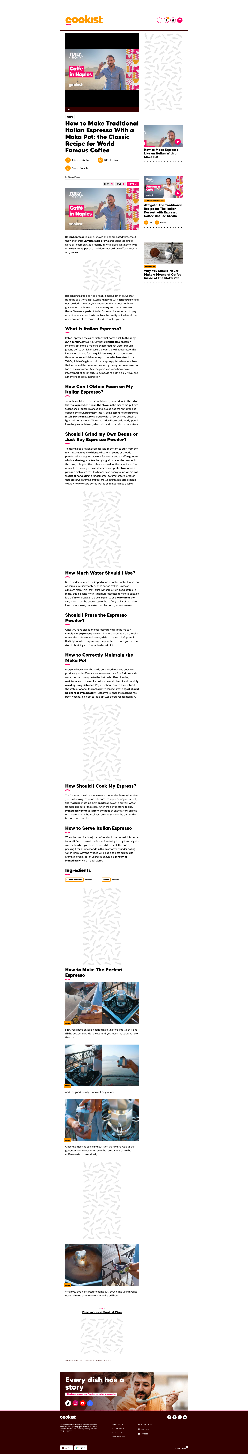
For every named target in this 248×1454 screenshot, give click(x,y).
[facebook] (90, 1403)
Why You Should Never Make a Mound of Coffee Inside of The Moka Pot (162, 274)
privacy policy (118, 1425)
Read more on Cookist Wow (102, 1312)
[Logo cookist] (84, 20)
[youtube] (83, 1403)
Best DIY (89, 1360)
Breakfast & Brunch (103, 1360)
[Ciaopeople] (182, 1447)
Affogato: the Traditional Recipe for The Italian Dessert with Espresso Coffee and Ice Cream (163, 210)
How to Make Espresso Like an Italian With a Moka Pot (161, 153)
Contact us (117, 1433)
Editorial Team (74, 177)
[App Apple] (66, 1447)
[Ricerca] (159, 20)
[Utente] (173, 20)
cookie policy (118, 1429)
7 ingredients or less (73, 1360)
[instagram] (75, 1403)
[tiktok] (68, 1403)
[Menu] (180, 20)
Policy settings (119, 1437)
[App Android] (80, 1447)
